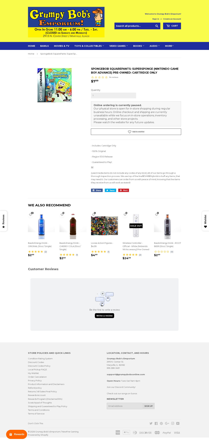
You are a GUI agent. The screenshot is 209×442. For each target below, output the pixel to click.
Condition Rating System (40, 358)
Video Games (117, 46)
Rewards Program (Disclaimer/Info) (45, 399)
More (168, 46)
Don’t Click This (35, 423)
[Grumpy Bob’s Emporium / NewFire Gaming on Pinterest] (161, 424)
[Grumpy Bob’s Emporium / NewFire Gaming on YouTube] (177, 424)
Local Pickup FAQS (37, 369)
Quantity (95, 90)
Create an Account (172, 19)
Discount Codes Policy (39, 366)
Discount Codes (36, 362)
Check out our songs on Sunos (122, 393)
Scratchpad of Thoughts (40, 402)
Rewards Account (37, 395)
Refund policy (35, 388)
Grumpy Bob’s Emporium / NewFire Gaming (56, 431)
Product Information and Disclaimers (46, 384)
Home (31, 46)
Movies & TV (61, 46)
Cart (174, 25)
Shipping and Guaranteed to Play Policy (47, 406)
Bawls (44, 46)
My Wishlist (33, 373)
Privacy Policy (35, 380)
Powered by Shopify (38, 435)
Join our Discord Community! (121, 387)
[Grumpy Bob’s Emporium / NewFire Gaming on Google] (167, 424)
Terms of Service (36, 413)
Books (138, 46)
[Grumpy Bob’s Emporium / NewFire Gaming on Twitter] (151, 424)
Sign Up (148, 406)
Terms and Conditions (38, 410)
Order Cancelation (37, 377)
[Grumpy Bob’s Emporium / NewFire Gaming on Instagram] (172, 424)
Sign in (155, 19)
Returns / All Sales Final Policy (42, 391)
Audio (154, 46)
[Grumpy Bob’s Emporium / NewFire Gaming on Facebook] (156, 424)
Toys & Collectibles (88, 46)
